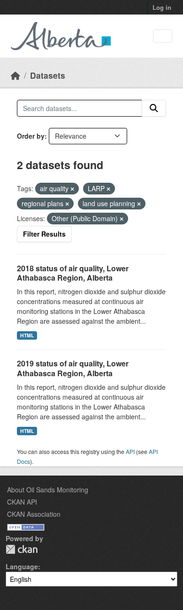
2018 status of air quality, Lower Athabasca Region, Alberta (73, 273)
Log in (161, 7)
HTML (27, 335)
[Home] (15, 75)
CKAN (22, 549)
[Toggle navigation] (162, 36)
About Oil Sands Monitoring (47, 489)
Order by (31, 136)
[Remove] (72, 189)
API (130, 451)
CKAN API (22, 501)
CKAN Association (34, 514)
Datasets (47, 75)
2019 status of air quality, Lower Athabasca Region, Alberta (73, 368)
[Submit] (154, 108)
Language (22, 566)
